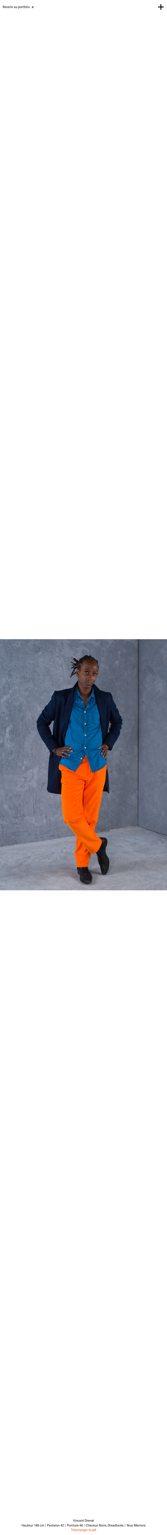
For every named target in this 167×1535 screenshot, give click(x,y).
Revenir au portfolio (16, 6)
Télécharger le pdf (83, 1530)
